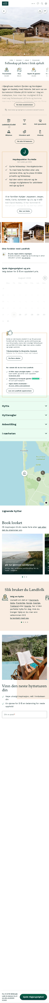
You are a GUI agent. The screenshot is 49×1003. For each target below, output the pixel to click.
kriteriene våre (14, 376)
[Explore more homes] (4, 11)
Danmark (19, 60)
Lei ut (33, 3)
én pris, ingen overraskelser (19, 386)
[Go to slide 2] (27, 54)
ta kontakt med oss (19, 618)
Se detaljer (26, 258)
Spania (27, 606)
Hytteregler (9, 415)
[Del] (40, 11)
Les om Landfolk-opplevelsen (20, 391)
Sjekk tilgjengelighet (33, 997)
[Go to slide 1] (24, 54)
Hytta (5, 405)
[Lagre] (45, 11)
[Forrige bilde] (3, 32)
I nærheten (9, 433)
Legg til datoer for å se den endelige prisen (9, 998)
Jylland (27, 60)
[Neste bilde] (46, 32)
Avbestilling (9, 424)
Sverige (36, 603)
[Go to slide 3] (29, 54)
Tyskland (14, 606)
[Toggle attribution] (46, 502)
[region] (24, 473)
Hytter (11, 60)
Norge (29, 603)
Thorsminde (35, 60)
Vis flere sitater (14, 358)
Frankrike (20, 603)
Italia (12, 603)
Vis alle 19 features (24, 141)
